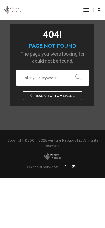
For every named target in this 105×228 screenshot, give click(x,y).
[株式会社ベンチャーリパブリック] (12, 10)
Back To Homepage (55, 96)
